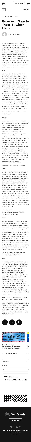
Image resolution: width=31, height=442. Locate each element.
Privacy (12, 432)
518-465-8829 (16, 420)
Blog (22, 430)
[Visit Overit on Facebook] (14, 427)
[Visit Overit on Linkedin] (17, 427)
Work (8, 430)
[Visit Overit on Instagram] (20, 427)
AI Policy (18, 432)
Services (13, 430)
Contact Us (19, 4)
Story (4, 430)
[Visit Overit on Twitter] (10, 427)
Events (26, 430)
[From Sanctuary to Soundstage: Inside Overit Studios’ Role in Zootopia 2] (13, 343)
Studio (18, 430)
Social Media (9, 17)
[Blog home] (4, 9)
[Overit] (3, 3)
